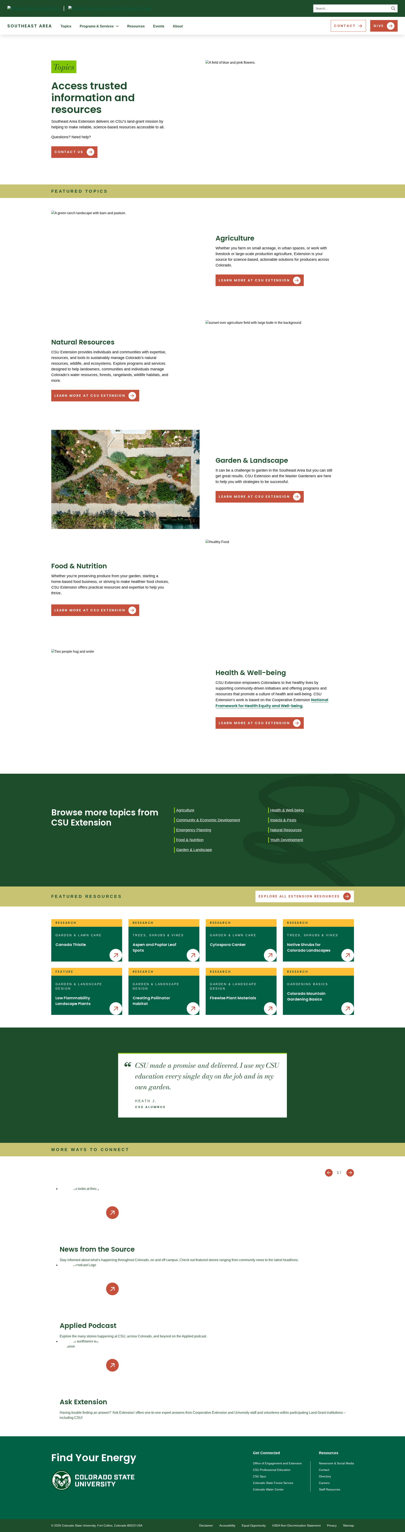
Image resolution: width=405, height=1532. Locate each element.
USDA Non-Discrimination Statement (296, 1525)
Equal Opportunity (254, 1525)
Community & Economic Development (208, 820)
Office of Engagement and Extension (277, 1463)
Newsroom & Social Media (336, 1463)
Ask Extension (83, 1402)
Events (158, 26)
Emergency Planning (193, 830)
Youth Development (286, 840)
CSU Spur (259, 1476)
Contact (345, 25)
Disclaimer (206, 1525)
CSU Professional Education (271, 1469)
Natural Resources (286, 830)
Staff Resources (329, 1489)
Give (378, 25)
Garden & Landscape (194, 850)
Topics (66, 26)
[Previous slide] (329, 1173)
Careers (324, 1483)
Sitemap (348, 1525)
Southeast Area (29, 26)
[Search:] (355, 8)
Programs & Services (97, 26)
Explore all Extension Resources (299, 896)
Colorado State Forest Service (273, 1483)
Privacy (332, 1525)
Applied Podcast (88, 1325)
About (178, 26)
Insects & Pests (283, 820)
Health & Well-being (287, 810)
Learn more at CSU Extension (254, 280)
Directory (325, 1476)
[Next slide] (350, 1173)
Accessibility (227, 1525)
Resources (136, 26)
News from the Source (97, 1249)
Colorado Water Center (268, 1489)
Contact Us (69, 151)
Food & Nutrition (190, 840)
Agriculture (185, 810)
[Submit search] (393, 8)
